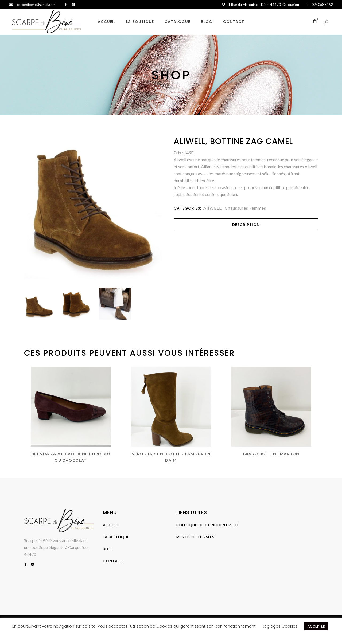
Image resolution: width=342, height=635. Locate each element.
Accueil (111, 525)
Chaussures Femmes (245, 207)
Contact (113, 561)
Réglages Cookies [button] (280, 626)
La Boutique (116, 537)
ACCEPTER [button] (316, 626)
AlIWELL (212, 207)
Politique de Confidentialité (207, 525)
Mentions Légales (195, 537)
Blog (108, 549)
